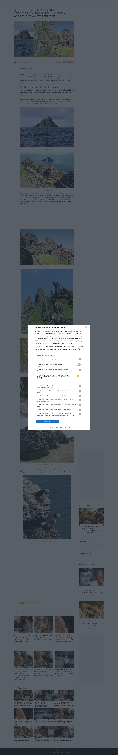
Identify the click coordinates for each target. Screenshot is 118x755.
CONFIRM (47, 421)
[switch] (79, 359)
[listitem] (59, 355)
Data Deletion (49, 427)
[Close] (86, 327)
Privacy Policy (68, 427)
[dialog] (59, 377)
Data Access (59, 427)
